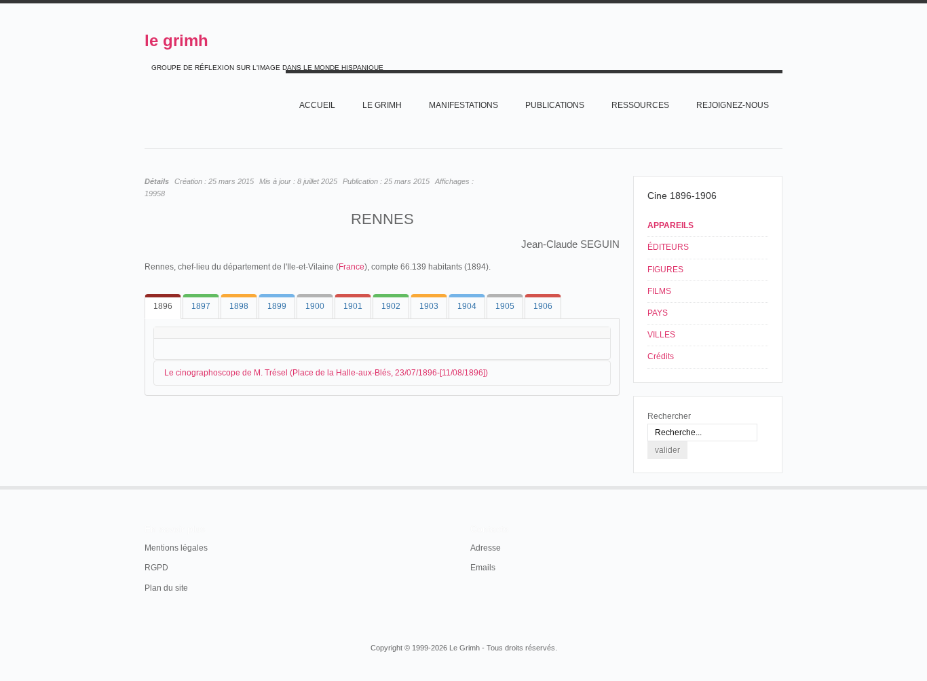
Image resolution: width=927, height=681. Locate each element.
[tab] (163, 306)
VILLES (661, 334)
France (351, 267)
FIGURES (665, 269)
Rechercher (669, 416)
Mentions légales (176, 548)
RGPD (156, 567)
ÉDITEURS (668, 247)
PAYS (657, 313)
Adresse (485, 548)
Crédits (660, 356)
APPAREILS (670, 225)
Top (781, 486)
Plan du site (166, 588)
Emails (482, 567)
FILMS (659, 291)
